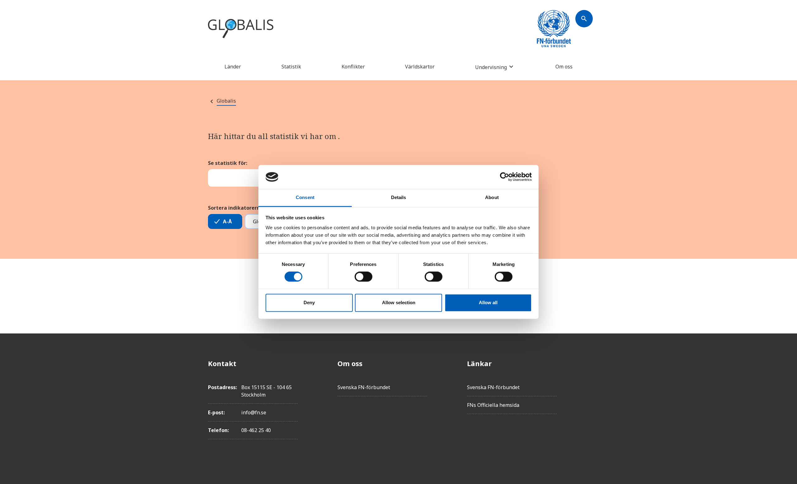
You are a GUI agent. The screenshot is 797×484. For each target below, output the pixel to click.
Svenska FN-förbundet (363, 387)
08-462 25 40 (256, 430)
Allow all (488, 302)
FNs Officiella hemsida (493, 405)
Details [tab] (398, 197)
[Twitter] (584, 381)
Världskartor (420, 66)
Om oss (564, 66)
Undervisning (491, 67)
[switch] (363, 277)
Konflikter (353, 66)
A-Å (227, 221)
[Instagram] (584, 398)
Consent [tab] (305, 197)
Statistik (291, 66)
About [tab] (492, 197)
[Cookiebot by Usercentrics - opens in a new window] (504, 177)
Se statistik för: (227, 163)
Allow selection (398, 302)
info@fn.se (253, 412)
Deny (309, 302)
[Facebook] (584, 363)
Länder (232, 66)
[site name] (240, 29)
